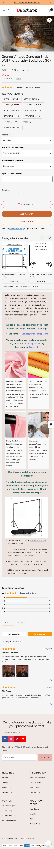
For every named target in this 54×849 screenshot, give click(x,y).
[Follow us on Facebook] (5, 739)
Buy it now (27, 222)
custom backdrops (38, 540)
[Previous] (4, 48)
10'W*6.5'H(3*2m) (11, 110)
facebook (33, 347)
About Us (5, 778)
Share (18, 78)
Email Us (33, 814)
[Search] (9, 10)
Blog (31, 819)
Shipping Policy (36, 783)
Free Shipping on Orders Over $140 (27, 3)
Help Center (34, 809)
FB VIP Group (7, 811)
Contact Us (6, 783)
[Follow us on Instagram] (11, 739)
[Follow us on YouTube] (23, 739)
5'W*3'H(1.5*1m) (11, 99)
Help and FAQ (7, 787)
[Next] (50, 48)
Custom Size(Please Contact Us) (17, 122)
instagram (32, 343)
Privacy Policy (35, 824)
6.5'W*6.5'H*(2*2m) (34, 105)
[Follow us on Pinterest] (17, 739)
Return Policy (35, 792)
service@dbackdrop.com (35, 333)
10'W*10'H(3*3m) (11, 116)
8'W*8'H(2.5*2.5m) (33, 110)
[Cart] (49, 10)
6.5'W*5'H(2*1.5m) (31, 99)
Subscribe (45, 757)
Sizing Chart (34, 787)
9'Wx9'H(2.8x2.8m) (12, 127)
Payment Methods (9, 820)
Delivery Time (7, 792)
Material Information (37, 778)
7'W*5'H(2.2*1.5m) (12, 105)
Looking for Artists (9, 815)
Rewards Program (9, 806)
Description (8, 286)
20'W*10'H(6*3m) (32, 116)
